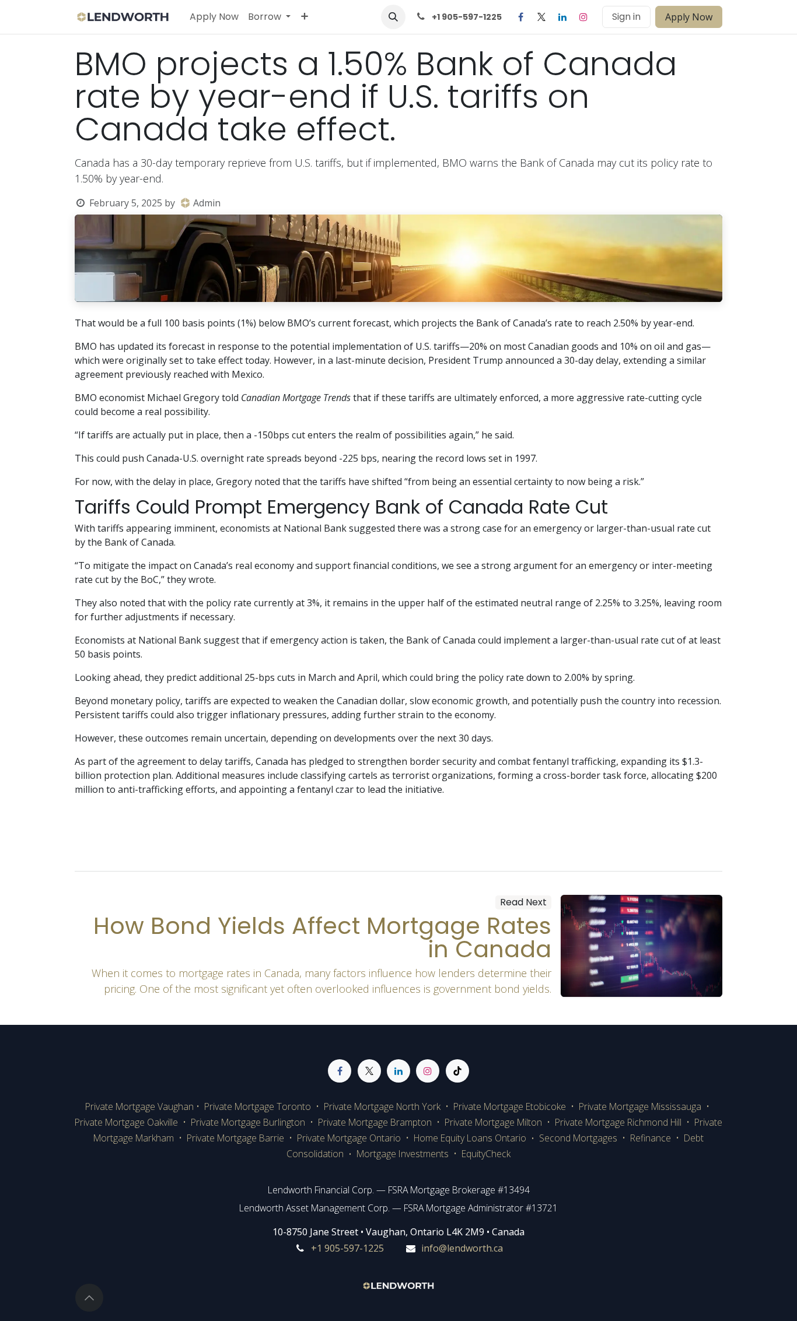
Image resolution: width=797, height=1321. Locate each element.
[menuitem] (214, 17)
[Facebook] (520, 17)
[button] (393, 17)
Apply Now (688, 16)
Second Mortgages (579, 1138)
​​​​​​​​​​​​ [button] (89, 1297)
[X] (541, 17)
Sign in (626, 16)
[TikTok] (457, 1071)
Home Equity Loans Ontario (470, 1138)
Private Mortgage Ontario (349, 1138)
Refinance (650, 1138)
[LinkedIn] (562, 17)
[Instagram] (583, 17)
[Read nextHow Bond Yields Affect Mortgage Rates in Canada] (642, 946)
